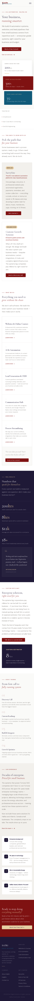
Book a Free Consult (11, 49)
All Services (22, 980)
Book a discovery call (16, 275)
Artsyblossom (7, 117)
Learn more (9, 337)
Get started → (13, 213)
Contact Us (5, 980)
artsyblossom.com (11, 572)
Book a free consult (13, 460)
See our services (7, 54)
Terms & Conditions (24, 986)
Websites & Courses (25, 948)
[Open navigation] (30, 3)
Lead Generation (24, 954)
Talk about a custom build (13, 640)
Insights (4, 977)
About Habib (6, 974)
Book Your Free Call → (17, 927)
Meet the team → (7, 828)
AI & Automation (23, 951)
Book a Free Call (23, 977)
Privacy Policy (23, 983)
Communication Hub (25, 957)
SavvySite (21, 974)
